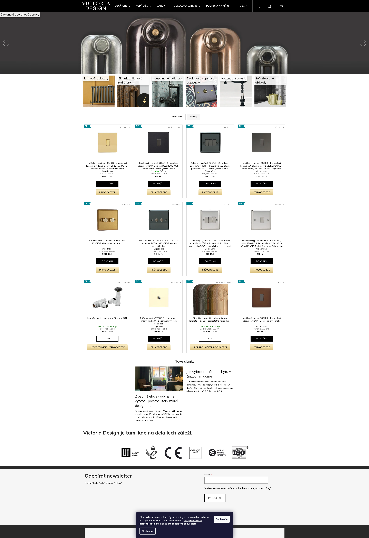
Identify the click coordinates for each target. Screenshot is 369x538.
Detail (107, 338)
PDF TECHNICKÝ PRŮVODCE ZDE (108, 347)
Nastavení (147, 531)
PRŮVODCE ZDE (107, 192)
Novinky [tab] (193, 116)
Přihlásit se (215, 498)
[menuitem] (122, 6)
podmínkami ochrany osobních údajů (253, 488)
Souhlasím (221, 519)
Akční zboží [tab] (177, 116)
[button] (27, 43)
